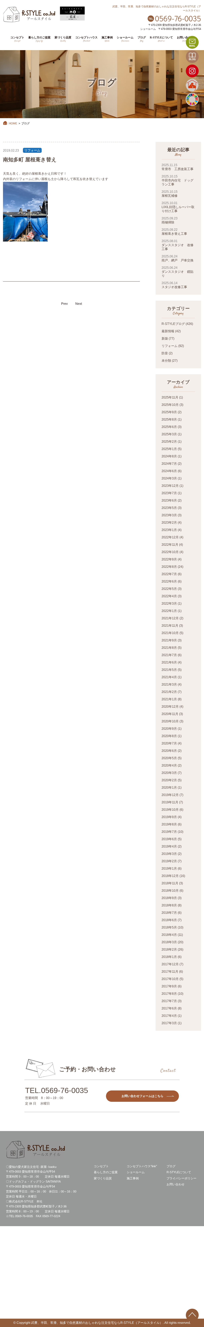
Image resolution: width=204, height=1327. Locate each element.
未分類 (166, 360)
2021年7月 (169, 655)
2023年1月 (169, 530)
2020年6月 (169, 750)
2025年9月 (169, 412)
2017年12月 (170, 964)
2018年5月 (169, 927)
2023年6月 (169, 500)
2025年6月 (169, 427)
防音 (165, 353)
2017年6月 (169, 1008)
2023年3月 (169, 515)
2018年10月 (170, 890)
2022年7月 (169, 574)
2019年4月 (169, 846)
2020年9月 (169, 728)
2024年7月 (169, 463)
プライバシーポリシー (181, 1178)
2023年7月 (169, 493)
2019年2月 (169, 861)
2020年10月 (170, 721)
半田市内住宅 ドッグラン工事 (177, 180)
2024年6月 (169, 471)
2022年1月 (169, 611)
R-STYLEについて (179, 1172)
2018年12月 (170, 876)
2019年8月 (169, 824)
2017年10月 (170, 979)
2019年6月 (169, 839)
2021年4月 (169, 677)
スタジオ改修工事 (174, 285)
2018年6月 (169, 920)
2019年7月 (169, 831)
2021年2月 (169, 692)
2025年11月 (170, 397)
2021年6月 (169, 662)
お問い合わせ (175, 1184)
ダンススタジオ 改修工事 (177, 245)
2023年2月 (169, 522)
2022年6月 (169, 581)
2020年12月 (170, 706)
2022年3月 (169, 603)
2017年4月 (169, 1015)
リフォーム (32, 150)
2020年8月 (169, 736)
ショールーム (136, 1172)
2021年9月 (169, 640)
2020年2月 (169, 780)
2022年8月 (169, 566)
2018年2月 (169, 949)
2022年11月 (170, 544)
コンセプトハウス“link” (142, 1166)
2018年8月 (169, 905)
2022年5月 (169, 588)
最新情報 (168, 331)
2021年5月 (169, 669)
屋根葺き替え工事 (174, 231)
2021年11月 (170, 625)
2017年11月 (170, 971)
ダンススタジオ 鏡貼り (177, 271)
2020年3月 (169, 773)
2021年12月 (170, 618)
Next (78, 303)
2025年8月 (169, 419)
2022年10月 (170, 552)
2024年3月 (169, 478)
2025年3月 (169, 434)
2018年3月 (169, 942)
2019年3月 (169, 853)
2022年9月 (169, 559)
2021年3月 (169, 684)
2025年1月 (169, 449)
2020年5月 (169, 758)
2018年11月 (170, 883)
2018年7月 (169, 912)
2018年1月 (169, 957)
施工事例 (133, 1178)
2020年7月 (169, 743)
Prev (64, 303)
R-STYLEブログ (173, 323)
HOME (13, 123)
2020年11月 (170, 714)
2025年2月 (169, 441)
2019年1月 (169, 868)
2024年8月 (169, 456)
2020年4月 (169, 765)
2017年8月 (169, 993)
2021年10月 (170, 633)
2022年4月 (169, 596)
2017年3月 (169, 1023)
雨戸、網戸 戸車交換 (177, 258)
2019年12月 (170, 795)
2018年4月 (169, 934)
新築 (165, 338)
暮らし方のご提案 (106, 1172)
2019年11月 (170, 802)
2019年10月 (170, 809)
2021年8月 (169, 647)
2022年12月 (170, 537)
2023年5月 (169, 508)
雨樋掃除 (170, 220)
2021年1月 (169, 699)
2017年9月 (169, 986)
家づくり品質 (103, 1178)
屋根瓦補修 (170, 193)
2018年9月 (169, 898)
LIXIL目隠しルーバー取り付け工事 (178, 207)
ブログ (171, 1166)
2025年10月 (170, 404)
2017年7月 (169, 1001)
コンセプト (101, 1166)
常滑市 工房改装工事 (177, 167)
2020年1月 (169, 787)
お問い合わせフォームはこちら (142, 1096)
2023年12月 (170, 485)
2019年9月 (169, 817)
